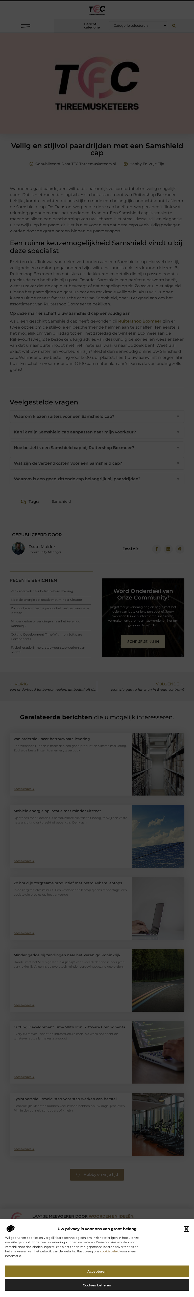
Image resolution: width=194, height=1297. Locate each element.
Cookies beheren (97, 1285)
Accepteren (97, 1271)
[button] (186, 1228)
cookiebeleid (109, 1251)
